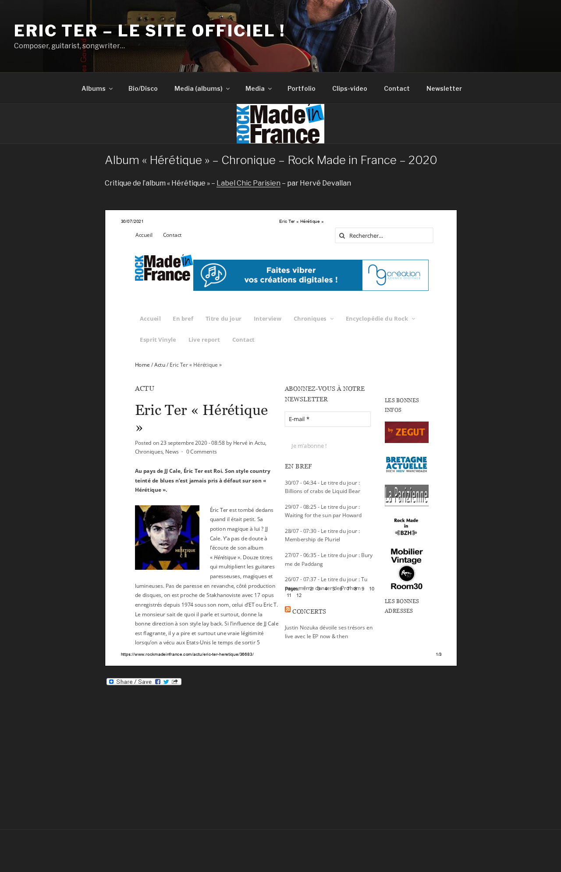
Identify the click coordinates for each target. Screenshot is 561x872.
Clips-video (349, 88)
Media (255, 88)
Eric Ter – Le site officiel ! (149, 30)
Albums (94, 88)
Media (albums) (198, 88)
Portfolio (302, 88)
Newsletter (444, 88)
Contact (397, 88)
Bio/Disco (143, 88)
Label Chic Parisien (248, 183)
